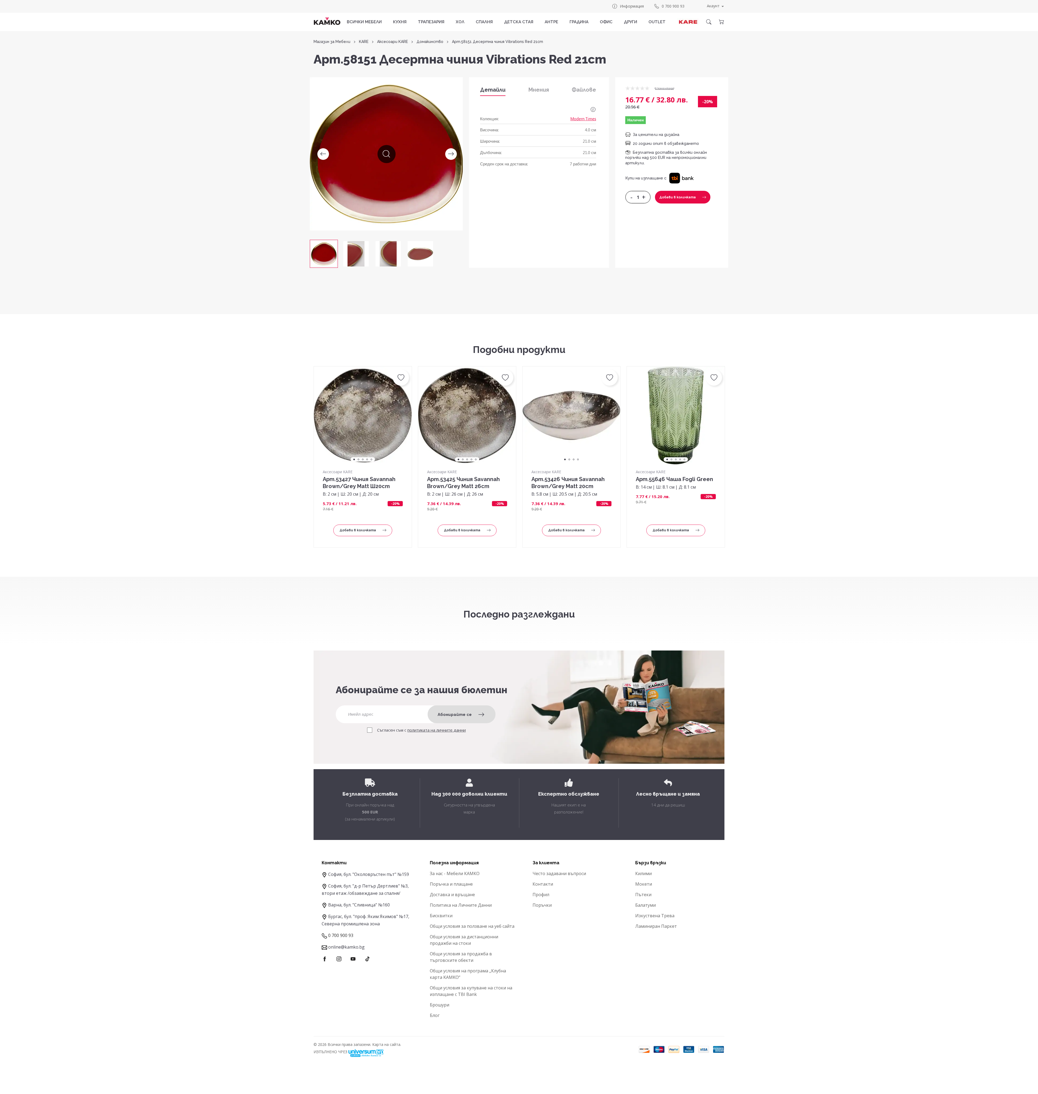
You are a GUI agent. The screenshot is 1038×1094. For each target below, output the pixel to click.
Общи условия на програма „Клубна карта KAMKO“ (468, 974)
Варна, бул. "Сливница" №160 (359, 905)
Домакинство (430, 42)
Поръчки (542, 905)
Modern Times (583, 118)
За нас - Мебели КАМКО (455, 873)
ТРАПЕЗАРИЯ (431, 21)
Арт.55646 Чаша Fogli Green (674, 479)
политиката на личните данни (436, 730)
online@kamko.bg (346, 947)
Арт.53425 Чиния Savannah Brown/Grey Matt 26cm (463, 482)
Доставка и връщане (452, 895)
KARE (363, 42)
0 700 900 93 (673, 6)
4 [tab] (367, 459)
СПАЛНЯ (484, 21)
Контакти (543, 884)
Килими (643, 873)
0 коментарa (664, 88)
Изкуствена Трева (654, 916)
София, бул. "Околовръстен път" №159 (368, 874)
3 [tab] (363, 459)
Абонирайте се (455, 714)
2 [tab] (358, 459)
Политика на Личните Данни (461, 905)
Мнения (538, 89)
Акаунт (713, 5)
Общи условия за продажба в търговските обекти (461, 957)
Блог (435, 1015)
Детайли (492, 89)
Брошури (439, 1005)
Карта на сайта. (386, 1044)
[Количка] (721, 22)
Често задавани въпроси (559, 873)
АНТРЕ (551, 21)
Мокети (643, 884)
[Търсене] (709, 22)
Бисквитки (441, 916)
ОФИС (606, 21)
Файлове (584, 89)
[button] (681, 177)
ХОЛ (460, 21)
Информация (632, 6)
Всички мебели (364, 21)
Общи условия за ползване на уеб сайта (472, 926)
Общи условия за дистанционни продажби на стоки (464, 940)
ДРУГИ (630, 21)
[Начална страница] (327, 21)
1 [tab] (354, 459)
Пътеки (643, 895)
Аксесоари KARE (392, 42)
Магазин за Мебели (332, 42)
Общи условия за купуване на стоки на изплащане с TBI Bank (471, 991)
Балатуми (645, 905)
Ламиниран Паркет (656, 926)
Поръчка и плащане (451, 884)
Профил (541, 895)
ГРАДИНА (579, 21)
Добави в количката (677, 197)
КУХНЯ (400, 21)
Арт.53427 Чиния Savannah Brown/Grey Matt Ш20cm (359, 482)
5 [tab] (371, 459)
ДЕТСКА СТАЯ (518, 21)
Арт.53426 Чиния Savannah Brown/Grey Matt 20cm (568, 482)
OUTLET (657, 21)
